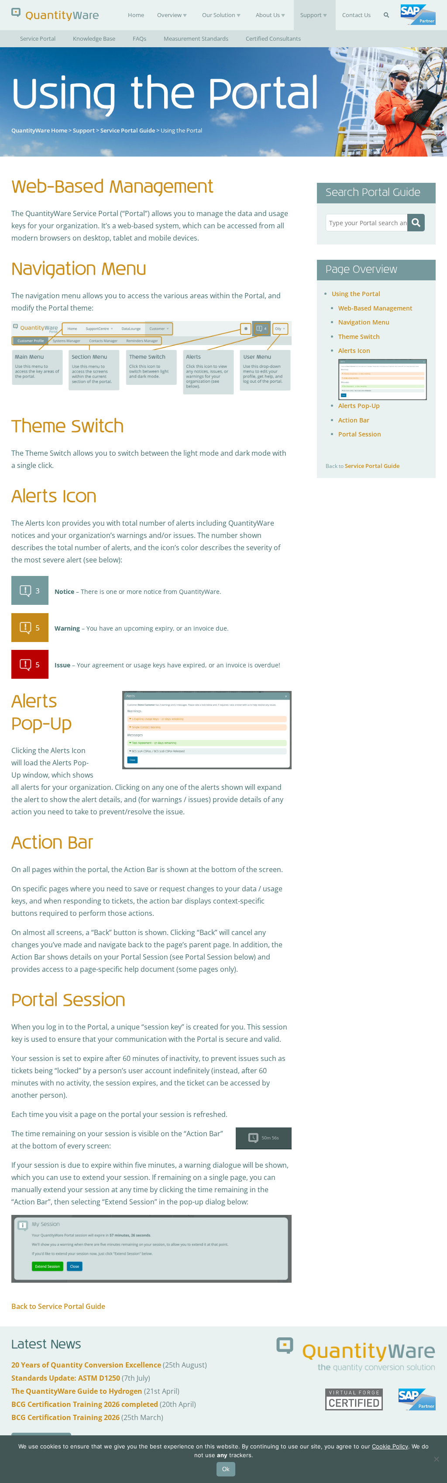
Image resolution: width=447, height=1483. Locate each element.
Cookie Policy (390, 1446)
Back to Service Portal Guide (58, 1306)
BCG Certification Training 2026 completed (84, 1404)
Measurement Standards (196, 38)
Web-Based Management (375, 308)
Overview (169, 15)
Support (311, 15)
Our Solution (218, 15)
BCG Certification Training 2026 (65, 1417)
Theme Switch (359, 336)
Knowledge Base (94, 38)
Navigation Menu (363, 322)
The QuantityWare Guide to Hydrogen (76, 1391)
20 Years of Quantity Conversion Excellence (86, 1365)
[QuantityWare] (55, 14)
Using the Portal (356, 294)
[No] (436, 1459)
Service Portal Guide (127, 130)
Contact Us (356, 15)
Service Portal (37, 38)
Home (136, 15)
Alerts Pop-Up (359, 405)
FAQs (139, 38)
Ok (226, 1469)
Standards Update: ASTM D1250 (65, 1378)
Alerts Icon (354, 350)
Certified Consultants (273, 38)
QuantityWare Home (39, 130)
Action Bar (353, 420)
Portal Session (359, 434)
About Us (268, 15)
